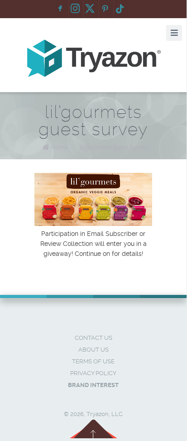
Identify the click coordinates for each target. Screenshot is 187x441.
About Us (93, 349)
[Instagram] (75, 9)
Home (59, 147)
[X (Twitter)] (90, 9)
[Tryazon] (93, 58)
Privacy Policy (93, 373)
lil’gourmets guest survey (114, 147)
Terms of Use (93, 361)
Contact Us (93, 337)
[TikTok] (120, 9)
